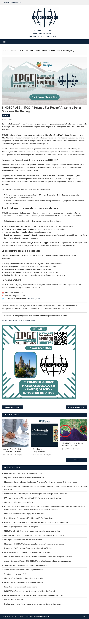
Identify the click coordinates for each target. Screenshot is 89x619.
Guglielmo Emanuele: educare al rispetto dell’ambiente (24, 478)
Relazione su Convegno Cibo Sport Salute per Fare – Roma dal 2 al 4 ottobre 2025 (14, 407)
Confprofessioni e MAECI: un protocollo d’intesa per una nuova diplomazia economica (35, 494)
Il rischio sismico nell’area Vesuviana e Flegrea (72, 444)
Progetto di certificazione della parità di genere (21, 587)
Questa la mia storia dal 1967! (15, 574)
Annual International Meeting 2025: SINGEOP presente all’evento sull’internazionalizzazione (37, 561)
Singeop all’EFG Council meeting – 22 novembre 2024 (23, 578)
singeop (19, 454)
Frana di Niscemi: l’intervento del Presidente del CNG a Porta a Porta (28, 518)
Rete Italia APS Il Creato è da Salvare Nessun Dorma (23, 473)
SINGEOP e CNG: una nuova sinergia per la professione (24, 514)
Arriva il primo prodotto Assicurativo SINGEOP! (12, 450)
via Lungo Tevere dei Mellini (47, 36)
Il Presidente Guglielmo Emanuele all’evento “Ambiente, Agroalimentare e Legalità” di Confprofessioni (41, 482)
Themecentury (44, 616)
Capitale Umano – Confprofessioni (39, 450)
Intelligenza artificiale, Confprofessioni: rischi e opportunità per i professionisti (32, 604)
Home (85, 616)
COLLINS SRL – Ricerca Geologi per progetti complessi (23, 582)
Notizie (5, 115)
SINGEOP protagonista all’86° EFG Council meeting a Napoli (25, 565)
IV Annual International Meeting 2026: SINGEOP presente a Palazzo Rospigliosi (32, 498)
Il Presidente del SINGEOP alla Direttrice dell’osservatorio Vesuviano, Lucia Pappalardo (35, 544)
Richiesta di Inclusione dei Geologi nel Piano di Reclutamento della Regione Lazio (33, 595)
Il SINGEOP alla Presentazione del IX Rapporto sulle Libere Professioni (29, 591)
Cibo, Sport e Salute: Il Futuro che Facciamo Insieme (23, 540)
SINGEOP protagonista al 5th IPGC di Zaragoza (77, 407)
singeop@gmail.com (46, 33)
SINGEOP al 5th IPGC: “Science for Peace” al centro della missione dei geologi (32, 531)
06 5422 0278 (47, 31)
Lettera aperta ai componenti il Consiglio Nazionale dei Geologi (27, 552)
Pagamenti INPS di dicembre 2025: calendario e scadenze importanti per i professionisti (36, 522)
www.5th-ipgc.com (33, 298)
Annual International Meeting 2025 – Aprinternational (23, 570)
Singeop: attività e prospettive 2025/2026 (19, 502)
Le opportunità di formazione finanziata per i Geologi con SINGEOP (28, 548)
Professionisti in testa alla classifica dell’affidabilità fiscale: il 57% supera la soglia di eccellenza (38, 557)
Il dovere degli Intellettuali (13, 600)
